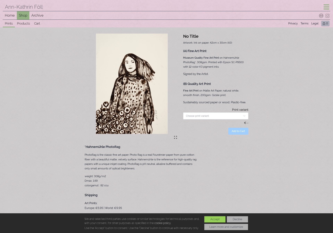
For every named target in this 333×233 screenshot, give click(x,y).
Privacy (293, 23)
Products (23, 23)
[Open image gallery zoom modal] (175, 137)
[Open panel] (326, 7)
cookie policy (162, 223)
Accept (215, 219)
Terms (305, 23)
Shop (23, 15)
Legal (314, 23)
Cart (37, 23)
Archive (37, 15)
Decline (237, 219)
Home (10, 15)
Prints (9, 23)
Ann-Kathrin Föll (24, 7)
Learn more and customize (226, 227)
